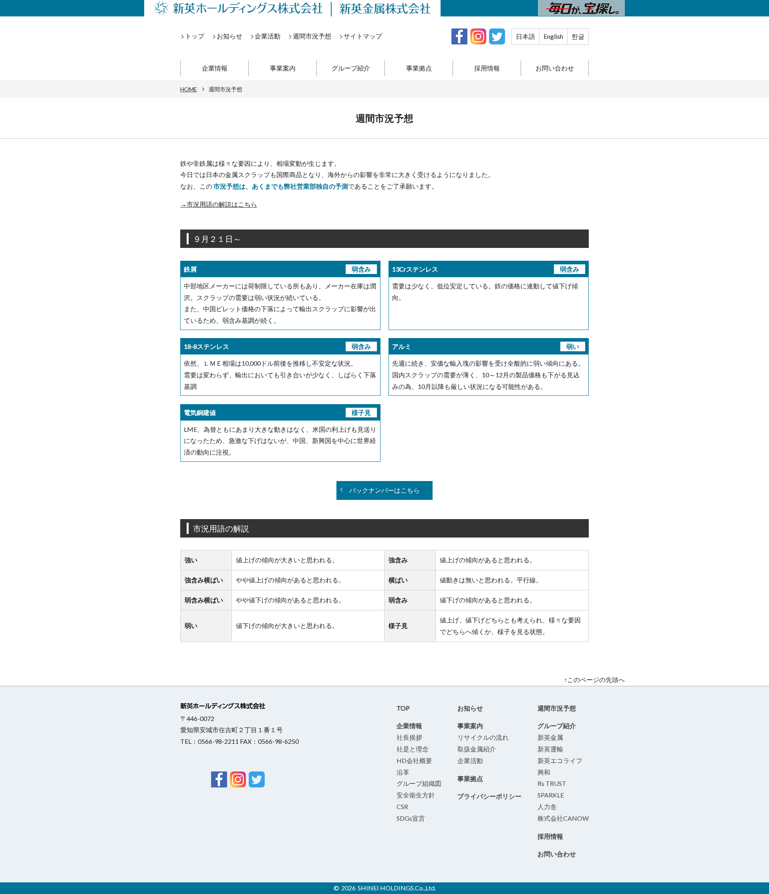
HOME (188, 89)
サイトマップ (363, 36)
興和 (543, 772)
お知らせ (229, 36)
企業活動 (267, 36)
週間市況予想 (312, 36)
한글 (578, 36)
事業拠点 (419, 68)
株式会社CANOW (563, 818)
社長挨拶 (409, 737)
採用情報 (487, 68)
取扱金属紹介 (476, 749)
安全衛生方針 (416, 795)
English (553, 36)
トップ (194, 36)
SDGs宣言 (411, 818)
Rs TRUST (551, 783)
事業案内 (283, 68)
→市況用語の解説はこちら (218, 204)
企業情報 (214, 68)
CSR (402, 806)
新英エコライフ (559, 760)
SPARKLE (550, 795)
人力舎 (547, 806)
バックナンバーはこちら (384, 490)
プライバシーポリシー (489, 796)
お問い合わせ (554, 68)
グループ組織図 (419, 783)
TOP (403, 708)
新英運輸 (550, 749)
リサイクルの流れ (483, 737)
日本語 (525, 36)
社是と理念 (413, 749)
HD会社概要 (414, 760)
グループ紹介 (351, 68)
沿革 (403, 772)
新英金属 (550, 737)
